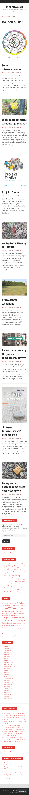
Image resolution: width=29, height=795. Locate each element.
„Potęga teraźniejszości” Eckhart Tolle (11, 431)
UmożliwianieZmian (6, 630)
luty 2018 (7, 686)
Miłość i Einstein (9, 779)
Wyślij (6, 541)
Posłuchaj (13, 615)
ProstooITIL (7, 620)
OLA (10, 615)
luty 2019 (7, 668)
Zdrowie (16, 636)
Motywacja (18, 613)
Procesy (21, 618)
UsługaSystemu (5, 632)
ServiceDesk (11, 623)
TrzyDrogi (17, 628)
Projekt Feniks (10, 192)
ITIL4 (15, 608)
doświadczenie (22, 605)
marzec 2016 (8, 698)
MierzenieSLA (5, 613)
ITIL (10, 608)
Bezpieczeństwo (13, 603)
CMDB (3, 605)
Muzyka (22, 613)
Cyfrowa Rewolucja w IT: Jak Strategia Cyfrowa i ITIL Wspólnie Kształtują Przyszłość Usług (15, 590)
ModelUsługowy (13, 613)
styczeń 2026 (8, 646)
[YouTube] (10, 552)
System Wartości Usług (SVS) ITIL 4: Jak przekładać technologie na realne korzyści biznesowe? (15, 584)
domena (10, 605)
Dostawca (16, 605)
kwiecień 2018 (8, 682)
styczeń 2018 (8, 688)
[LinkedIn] (8, 552)
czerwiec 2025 (8, 650)
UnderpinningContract (14, 630)
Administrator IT (6, 603)
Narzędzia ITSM (5, 615)
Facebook (4, 608)
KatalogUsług (6, 611)
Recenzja (5, 623)
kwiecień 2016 (8, 696)
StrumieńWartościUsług (12, 625)
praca (16, 615)
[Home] (3, 17)
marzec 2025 (8, 656)
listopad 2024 (8, 664)
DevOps (7, 605)
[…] (15, 90)
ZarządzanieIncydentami (9, 634)
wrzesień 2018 (8, 674)
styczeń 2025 (8, 660)
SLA (3, 625)
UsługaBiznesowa (22, 630)
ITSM (21, 608)
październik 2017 (9, 694)
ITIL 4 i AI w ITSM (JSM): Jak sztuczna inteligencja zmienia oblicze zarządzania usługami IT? (14, 578)
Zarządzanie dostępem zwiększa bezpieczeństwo (13, 486)
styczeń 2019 (8, 670)
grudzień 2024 (8, 662)
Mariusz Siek (14, 6)
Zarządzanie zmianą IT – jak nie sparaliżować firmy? (14, 354)
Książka (18, 611)
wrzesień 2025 (8, 648)
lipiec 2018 (7, 676)
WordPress (10, 792)
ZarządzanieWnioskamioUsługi (8, 636)
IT (7, 608)
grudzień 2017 (8, 690)
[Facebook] (4, 552)
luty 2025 (7, 658)
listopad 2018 (8, 672)
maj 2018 (7, 680)
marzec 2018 (8, 684)
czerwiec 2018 (8, 678)
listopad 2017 (8, 692)
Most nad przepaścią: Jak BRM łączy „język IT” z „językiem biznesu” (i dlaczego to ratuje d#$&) (15, 566)
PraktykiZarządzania (10, 618)
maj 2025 (7, 652)
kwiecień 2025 (8, 654)
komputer (13, 611)
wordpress (10, 632)
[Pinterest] (6, 552)
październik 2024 (9, 666)
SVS (20, 625)
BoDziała (20, 603)
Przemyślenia (19, 620)
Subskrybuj (22, 791)
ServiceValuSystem (19, 623)
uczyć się (21, 628)
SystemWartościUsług (8, 628)
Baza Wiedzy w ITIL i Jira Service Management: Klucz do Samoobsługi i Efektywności (15, 572)
